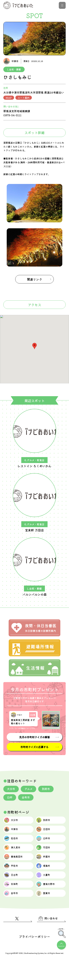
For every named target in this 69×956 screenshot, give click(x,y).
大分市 (11, 789)
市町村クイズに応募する (34, 747)
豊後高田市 (17, 856)
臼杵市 (46, 838)
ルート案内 (23, 97)
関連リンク (34, 279)
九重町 (46, 874)
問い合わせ (51, 918)
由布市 (26, 797)
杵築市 (46, 856)
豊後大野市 (49, 884)
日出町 (14, 874)
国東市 (46, 893)
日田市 (46, 829)
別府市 (46, 789)
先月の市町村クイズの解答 (34, 737)
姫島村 (46, 865)
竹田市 (46, 847)
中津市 (14, 829)
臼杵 (9, 797)
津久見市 (15, 847)
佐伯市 (14, 838)
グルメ (28, 789)
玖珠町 (14, 884)
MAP (9, 97)
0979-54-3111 (12, 115)
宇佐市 (14, 865)
